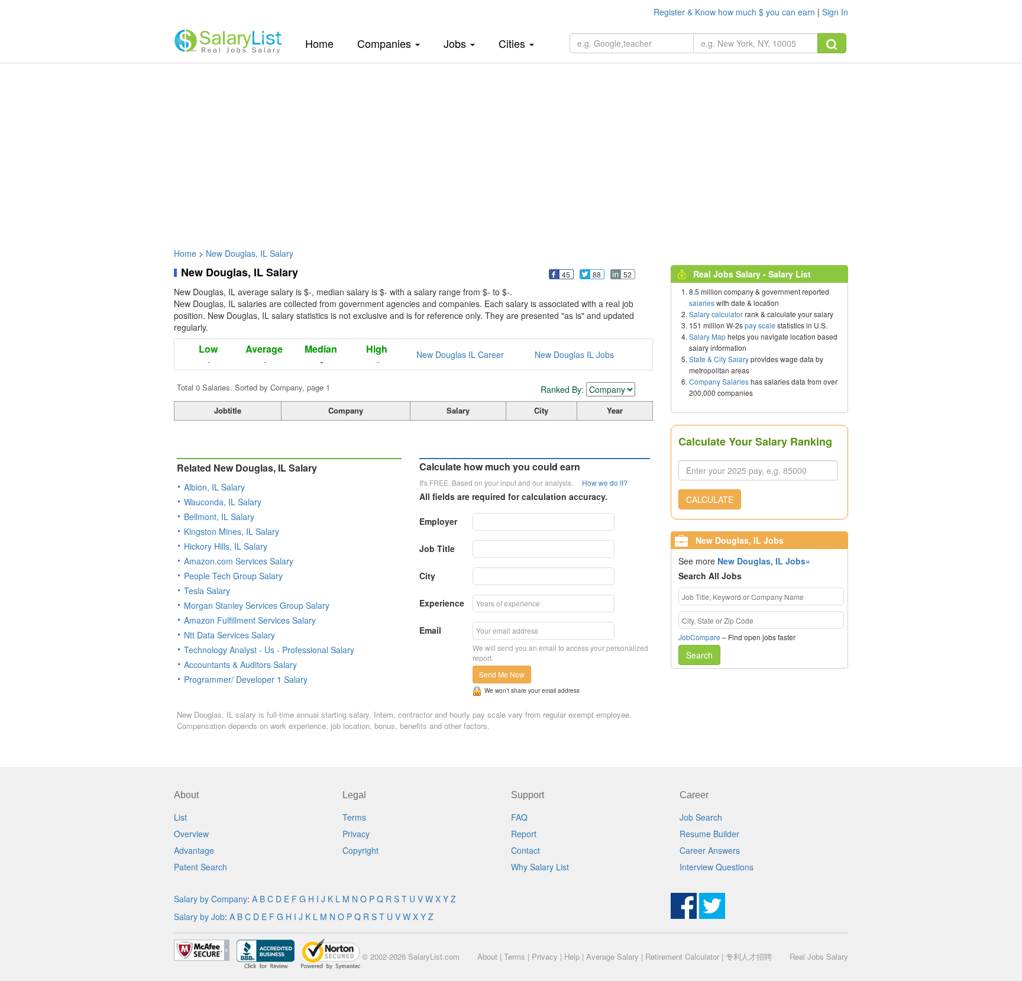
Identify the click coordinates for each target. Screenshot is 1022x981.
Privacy (356, 834)
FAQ (519, 817)
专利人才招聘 (749, 956)
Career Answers (710, 850)
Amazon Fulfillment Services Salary (250, 620)
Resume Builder (709, 834)
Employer (438, 521)
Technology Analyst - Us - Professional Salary (269, 650)
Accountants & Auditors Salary (240, 664)
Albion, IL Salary (214, 487)
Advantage (194, 850)
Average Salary (612, 956)
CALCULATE (709, 499)
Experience (441, 603)
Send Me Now (502, 674)
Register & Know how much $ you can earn (735, 12)
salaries (701, 303)
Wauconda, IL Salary (222, 502)
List (180, 817)
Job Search (701, 817)
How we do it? (605, 482)
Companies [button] (385, 43)
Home (323, 43)
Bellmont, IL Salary (219, 516)
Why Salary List (540, 867)
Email (430, 630)
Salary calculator (716, 314)
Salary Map (707, 336)
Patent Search (200, 867)
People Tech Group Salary (233, 576)
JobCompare (699, 637)
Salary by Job (199, 916)
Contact (525, 850)
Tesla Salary (207, 590)
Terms (354, 817)
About (487, 956)
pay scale (760, 325)
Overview (191, 834)
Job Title (437, 548)
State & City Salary (719, 359)
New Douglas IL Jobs (574, 354)
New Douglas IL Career (460, 354)
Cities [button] (513, 43)
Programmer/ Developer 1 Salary (246, 679)
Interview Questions (716, 867)
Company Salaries (719, 381)
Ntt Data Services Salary (229, 635)
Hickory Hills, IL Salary (225, 546)
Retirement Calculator (682, 956)
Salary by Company (210, 899)
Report (523, 834)
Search (699, 655)
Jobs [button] (456, 43)
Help (572, 956)
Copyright (360, 850)
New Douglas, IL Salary (249, 253)
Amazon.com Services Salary (238, 561)
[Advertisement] (511, 150)
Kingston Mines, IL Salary (231, 531)
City (427, 576)
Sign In (835, 12)
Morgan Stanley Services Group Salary (256, 605)
